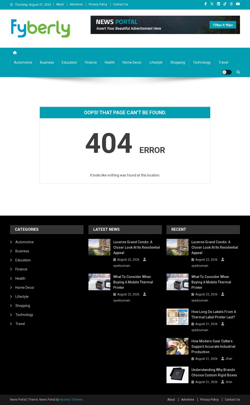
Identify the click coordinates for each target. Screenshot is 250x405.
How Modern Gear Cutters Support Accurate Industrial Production (213, 346)
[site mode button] (227, 72)
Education (69, 62)
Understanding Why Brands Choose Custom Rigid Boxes (214, 372)
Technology (202, 62)
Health (110, 62)
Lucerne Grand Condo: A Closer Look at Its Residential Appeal (136, 247)
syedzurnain (121, 265)
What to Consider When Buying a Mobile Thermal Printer (133, 282)
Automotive (23, 62)
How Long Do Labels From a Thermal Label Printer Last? (213, 314)
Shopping (177, 62)
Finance (91, 62)
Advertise (76, 4)
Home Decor (132, 62)
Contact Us (120, 4)
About (60, 4)
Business (47, 62)
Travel (223, 62)
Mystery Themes (71, 399)
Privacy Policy (98, 4)
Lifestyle (156, 62)
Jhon (228, 358)
